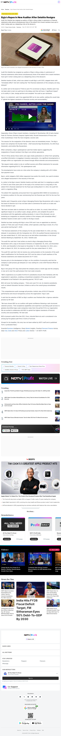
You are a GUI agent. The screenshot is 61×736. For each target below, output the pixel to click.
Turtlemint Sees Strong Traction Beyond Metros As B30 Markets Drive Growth (39, 569)
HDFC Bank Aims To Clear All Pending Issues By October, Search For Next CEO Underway (53, 594)
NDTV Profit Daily (35, 533)
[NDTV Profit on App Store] (37, 723)
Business (19, 27)
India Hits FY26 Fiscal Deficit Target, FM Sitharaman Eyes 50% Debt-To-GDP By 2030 (29, 610)
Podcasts (42, 661)
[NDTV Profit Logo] (30, 634)
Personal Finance (47, 328)
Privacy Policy (33, 730)
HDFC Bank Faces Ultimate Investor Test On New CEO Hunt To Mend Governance (53, 611)
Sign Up (30, 678)
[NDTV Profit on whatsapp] (40, 696)
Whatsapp (5, 663)
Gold (9, 331)
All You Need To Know (9, 533)
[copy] (59, 30)
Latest (27, 331)
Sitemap (39, 730)
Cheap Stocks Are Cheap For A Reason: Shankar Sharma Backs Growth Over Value (10, 569)
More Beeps (30, 511)
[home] (10, 1)
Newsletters (5, 661)
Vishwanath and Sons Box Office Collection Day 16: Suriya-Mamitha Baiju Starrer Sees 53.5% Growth (7, 612)
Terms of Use (25, 730)
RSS (43, 730)
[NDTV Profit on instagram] (28, 696)
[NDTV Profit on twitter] (24, 696)
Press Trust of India (10, 27)
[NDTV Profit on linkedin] (32, 696)
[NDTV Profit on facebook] (20, 696)
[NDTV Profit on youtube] (36, 696)
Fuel (6, 331)
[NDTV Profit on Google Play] (24, 723)
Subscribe (7, 539)
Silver (16, 331)
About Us (19, 730)
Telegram (24, 661)
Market (28, 328)
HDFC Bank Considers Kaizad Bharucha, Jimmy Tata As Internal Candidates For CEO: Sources (7, 594)
